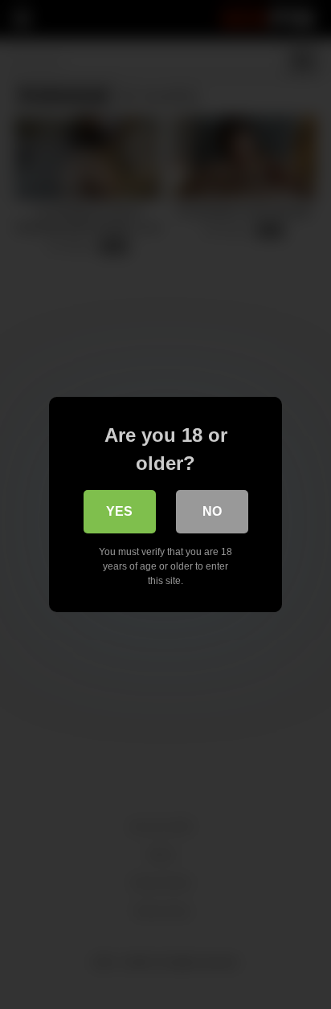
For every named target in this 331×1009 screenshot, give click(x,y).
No (212, 511)
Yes (119, 511)
